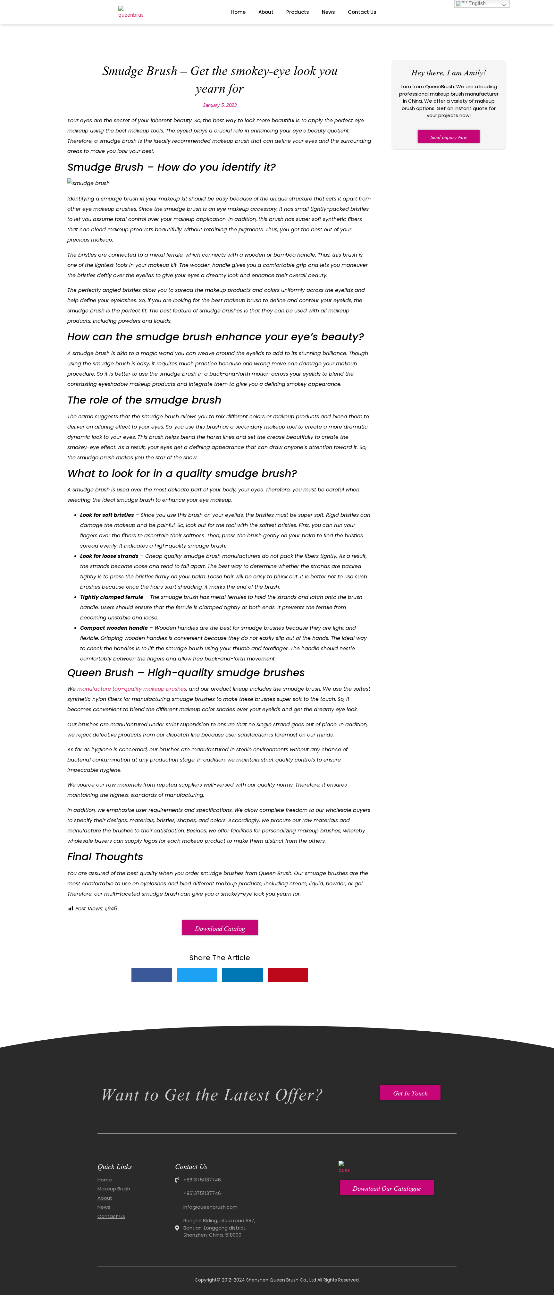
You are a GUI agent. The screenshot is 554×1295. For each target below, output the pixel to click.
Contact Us (362, 12)
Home (238, 12)
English (476, 3)
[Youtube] (448, 12)
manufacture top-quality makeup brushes (131, 689)
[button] (151, 975)
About (265, 12)
